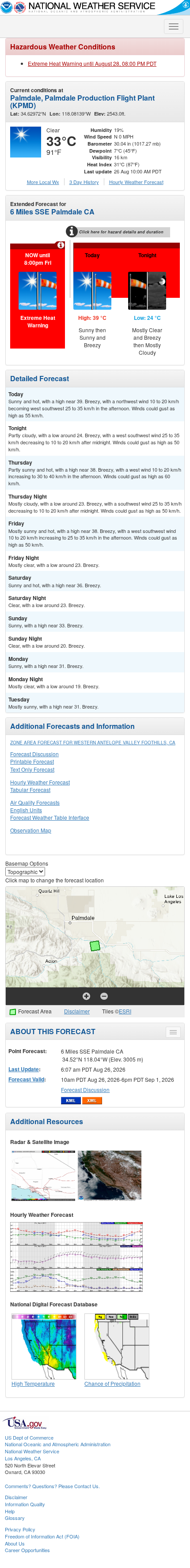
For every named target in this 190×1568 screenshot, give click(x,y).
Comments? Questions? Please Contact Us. (52, 1485)
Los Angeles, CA (23, 1458)
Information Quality (25, 1504)
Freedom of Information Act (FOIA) (42, 1536)
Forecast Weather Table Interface (49, 817)
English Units (26, 810)
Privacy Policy (20, 1529)
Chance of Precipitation (112, 1383)
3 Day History (84, 181)
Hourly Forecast (136, 181)
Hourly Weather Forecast (40, 782)
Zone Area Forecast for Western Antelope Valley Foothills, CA (92, 742)
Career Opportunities (27, 1549)
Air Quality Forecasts (35, 802)
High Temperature (33, 1383)
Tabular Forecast (30, 789)
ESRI (125, 1011)
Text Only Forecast (32, 769)
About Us (15, 1543)
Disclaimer (77, 1011)
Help (10, 1511)
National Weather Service (32, 1451)
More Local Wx (43, 181)
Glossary (15, 1517)
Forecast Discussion (34, 754)
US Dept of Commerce (29, 1437)
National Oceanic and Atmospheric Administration (57, 1444)
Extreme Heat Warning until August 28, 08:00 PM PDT (92, 63)
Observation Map (30, 830)
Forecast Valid (26, 1079)
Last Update (23, 1069)
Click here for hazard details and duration (121, 232)
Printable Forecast (32, 761)
